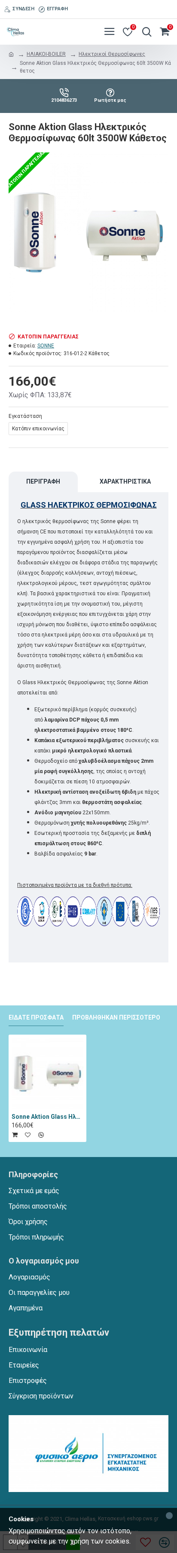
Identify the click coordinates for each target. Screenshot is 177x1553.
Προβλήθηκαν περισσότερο (116, 1017)
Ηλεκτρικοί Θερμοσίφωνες (112, 54)
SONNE (45, 346)
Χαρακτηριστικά (125, 481)
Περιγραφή (43, 481)
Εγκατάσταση (25, 416)
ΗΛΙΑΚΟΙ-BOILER (46, 54)
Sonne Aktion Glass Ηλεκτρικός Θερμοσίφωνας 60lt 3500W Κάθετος (47, 1116)
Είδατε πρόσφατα (36, 1017)
